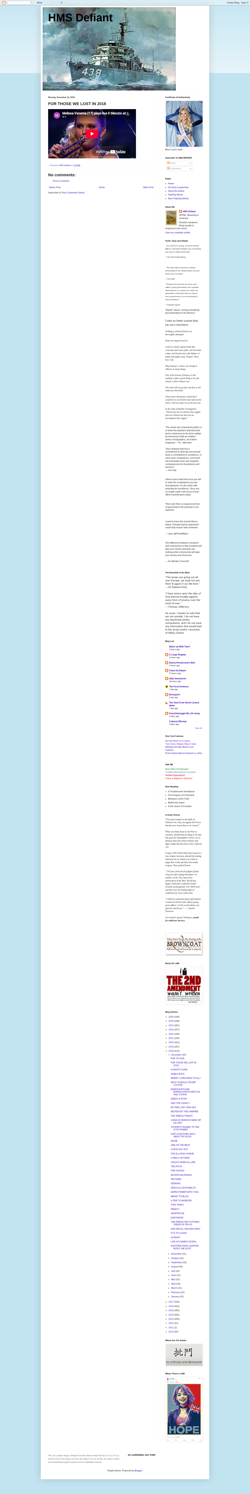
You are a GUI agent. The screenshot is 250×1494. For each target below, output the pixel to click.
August (175, 1266)
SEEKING (175, 1183)
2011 (171, 1327)
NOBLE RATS (177, 1074)
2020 (171, 1042)
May (173, 1279)
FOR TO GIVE (177, 1058)
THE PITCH (176, 1166)
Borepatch (174, 694)
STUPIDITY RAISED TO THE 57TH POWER (185, 1128)
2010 (171, 1332)
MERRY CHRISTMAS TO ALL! (186, 1078)
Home (102, 187)
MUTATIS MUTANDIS (181, 1175)
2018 (171, 1051)
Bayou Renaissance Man (182, 662)
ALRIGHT (175, 1237)
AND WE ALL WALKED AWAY (185, 1229)
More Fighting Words (178, 198)
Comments (175, 168)
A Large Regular (177, 654)
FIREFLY (175, 1209)
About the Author (176, 191)
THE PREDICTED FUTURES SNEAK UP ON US (185, 1223)
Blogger (138, 1470)
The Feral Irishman (179, 686)
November (176, 1254)
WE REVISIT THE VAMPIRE (184, 1111)
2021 (171, 1038)
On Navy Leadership (178, 187)
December (176, 1055)
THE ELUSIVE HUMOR (182, 1153)
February (176, 1292)
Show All (198, 728)
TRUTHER (176, 1179)
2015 (171, 1310)
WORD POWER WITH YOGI (184, 1192)
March (174, 1288)
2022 (171, 1034)
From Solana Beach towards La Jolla (183, 753)
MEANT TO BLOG (180, 1196)
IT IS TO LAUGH (179, 1233)
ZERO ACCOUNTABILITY (183, 1188)
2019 (171, 1047)
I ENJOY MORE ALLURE (183, 1162)
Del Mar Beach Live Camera (177, 740)
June (174, 1275)
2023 (171, 1029)
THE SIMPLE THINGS (182, 1116)
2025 (171, 1021)
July (173, 1271)
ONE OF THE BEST (180, 1145)
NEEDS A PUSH (179, 1099)
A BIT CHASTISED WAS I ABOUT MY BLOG (183, 1135)
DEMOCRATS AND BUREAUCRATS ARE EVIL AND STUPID (185, 1092)
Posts (172, 163)
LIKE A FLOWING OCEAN (183, 1241)
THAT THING (177, 1205)
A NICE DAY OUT (179, 1149)
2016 (171, 1306)
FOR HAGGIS (177, 1170)
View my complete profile (177, 232)
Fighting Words (175, 194)
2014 (171, 1315)
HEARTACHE (177, 1213)
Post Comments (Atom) (73, 192)
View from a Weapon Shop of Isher (180, 743)
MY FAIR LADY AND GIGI (183, 1107)
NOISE (174, 1141)
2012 (171, 1323)
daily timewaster (177, 678)
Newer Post (55, 187)
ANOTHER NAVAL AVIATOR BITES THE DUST (185, 1247)
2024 (171, 1025)
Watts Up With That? (179, 646)
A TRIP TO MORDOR (181, 1200)
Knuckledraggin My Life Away (184, 713)
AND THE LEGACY (180, 1103)
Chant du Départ (177, 670)
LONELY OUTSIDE (180, 1158)
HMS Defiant (80, 17)
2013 (171, 1319)
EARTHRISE (177, 1217)
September (177, 1262)
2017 (171, 1302)
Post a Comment (61, 181)
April (173, 1284)
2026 (171, 1017)
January (175, 1296)
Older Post (148, 187)
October (175, 1258)
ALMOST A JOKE (179, 1069)
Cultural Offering (177, 721)
